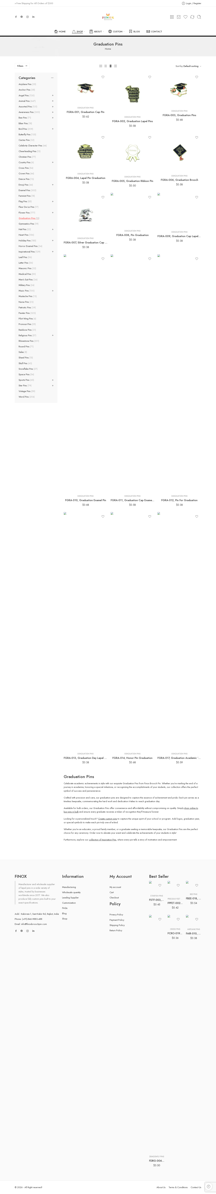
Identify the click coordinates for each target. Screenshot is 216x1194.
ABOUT (98, 31)
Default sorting (190, 66)
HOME (62, 31)
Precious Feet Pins (176, 899)
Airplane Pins (27, 84)
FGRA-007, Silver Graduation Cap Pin (86, 242)
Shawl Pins (25, 357)
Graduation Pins (85, 108)
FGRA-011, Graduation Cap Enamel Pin (132, 500)
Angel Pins (26, 95)
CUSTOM (117, 31)
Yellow (157, 1148)
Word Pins (26, 396)
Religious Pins (27, 335)
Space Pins (26, 374)
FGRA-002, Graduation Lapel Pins (132, 121)
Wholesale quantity (71, 892)
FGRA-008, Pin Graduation (132, 235)
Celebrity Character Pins (32, 145)
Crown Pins (26, 173)
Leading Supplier (70, 897)
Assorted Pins (28, 106)
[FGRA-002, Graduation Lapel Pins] (132, 93)
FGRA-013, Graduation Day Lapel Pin (86, 758)
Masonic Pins (27, 268)
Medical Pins (27, 274)
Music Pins (26, 290)
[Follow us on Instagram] (27, 16)
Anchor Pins (26, 89)
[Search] (199, 17)
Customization (69, 902)
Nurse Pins (26, 302)
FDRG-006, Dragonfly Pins (156, 1161)
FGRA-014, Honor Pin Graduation (132, 758)
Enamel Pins (27, 190)
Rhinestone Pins (28, 341)
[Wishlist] (103, 77)
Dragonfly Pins (156, 1156)
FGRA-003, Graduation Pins (179, 115)
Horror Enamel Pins (30, 246)
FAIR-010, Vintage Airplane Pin (193, 933)
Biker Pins (25, 123)
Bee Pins (24, 117)
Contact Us (196, 1187)
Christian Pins (27, 156)
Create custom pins (107, 818)
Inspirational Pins (29, 251)
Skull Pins (25, 363)
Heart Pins (26, 234)
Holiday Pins (27, 240)
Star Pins (25, 385)
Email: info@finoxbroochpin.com (31, 924)
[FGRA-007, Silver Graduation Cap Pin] (86, 214)
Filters (20, 66)
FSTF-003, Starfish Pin (156, 900)
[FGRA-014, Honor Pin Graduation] (132, 631)
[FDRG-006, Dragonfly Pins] (156, 1034)
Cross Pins (26, 168)
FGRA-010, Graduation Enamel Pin (85, 500)
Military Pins (26, 285)
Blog (64, 913)
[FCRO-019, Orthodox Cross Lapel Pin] (175, 920)
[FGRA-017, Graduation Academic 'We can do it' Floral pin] (179, 631)
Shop (64, 918)
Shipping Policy (117, 925)
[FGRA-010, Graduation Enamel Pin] (86, 373)
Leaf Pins (25, 257)
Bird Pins (25, 129)
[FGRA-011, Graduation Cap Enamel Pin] (132, 373)
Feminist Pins (26, 195)
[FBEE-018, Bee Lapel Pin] (193, 886)
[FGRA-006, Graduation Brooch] (179, 152)
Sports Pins (26, 380)
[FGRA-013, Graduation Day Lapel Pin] (86, 631)
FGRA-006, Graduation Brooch (179, 180)
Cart (112, 892)
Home (108, 48)
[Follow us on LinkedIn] (33, 17)
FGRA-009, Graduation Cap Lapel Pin (179, 236)
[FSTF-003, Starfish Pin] (156, 886)
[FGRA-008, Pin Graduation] (132, 210)
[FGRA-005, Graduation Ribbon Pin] (132, 153)
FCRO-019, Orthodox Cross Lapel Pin (175, 933)
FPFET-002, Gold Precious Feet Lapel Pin (175, 903)
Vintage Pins (26, 391)
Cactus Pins (26, 140)
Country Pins (26, 162)
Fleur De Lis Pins (28, 207)
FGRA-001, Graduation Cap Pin (85, 112)
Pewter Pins (27, 313)
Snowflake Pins (28, 368)
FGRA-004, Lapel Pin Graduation (85, 178)
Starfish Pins (156, 896)
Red (157, 1143)
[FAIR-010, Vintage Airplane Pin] (193, 920)
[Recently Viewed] (208, 1186)
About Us (161, 1187)
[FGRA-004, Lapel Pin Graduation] (86, 151)
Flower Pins (26, 212)
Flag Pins (25, 201)
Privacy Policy (116, 914)
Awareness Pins (29, 112)
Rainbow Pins (27, 329)
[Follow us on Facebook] (16, 17)
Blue (158, 1138)
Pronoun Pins (27, 324)
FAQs (65, 908)
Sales (22, 352)
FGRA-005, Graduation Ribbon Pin (132, 181)
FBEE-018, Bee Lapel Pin (193, 898)
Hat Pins (24, 229)
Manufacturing (69, 887)
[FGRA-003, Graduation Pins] (179, 90)
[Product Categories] (172, 17)
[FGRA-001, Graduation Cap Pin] (86, 88)
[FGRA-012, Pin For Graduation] (179, 373)
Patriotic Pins (27, 307)
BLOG (136, 31)
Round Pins (26, 346)
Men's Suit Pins (28, 279)
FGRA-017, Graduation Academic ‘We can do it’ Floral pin (179, 758)
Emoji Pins (25, 184)
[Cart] (178, 17)
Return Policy (116, 930)
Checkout (114, 897)
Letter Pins (25, 262)
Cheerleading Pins (29, 151)
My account (115, 887)
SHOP (80, 31)
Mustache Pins (27, 296)
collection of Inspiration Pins (102, 839)
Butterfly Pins (27, 134)
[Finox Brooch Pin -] (108, 17)
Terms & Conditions (178, 1187)
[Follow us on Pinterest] (21, 17)
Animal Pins (27, 101)
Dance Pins (26, 179)
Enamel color (154, 1134)
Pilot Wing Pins (27, 318)
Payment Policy (117, 920)
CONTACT (156, 31)
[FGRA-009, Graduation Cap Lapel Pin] (179, 210)
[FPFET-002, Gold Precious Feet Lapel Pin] (175, 888)
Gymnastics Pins (28, 223)
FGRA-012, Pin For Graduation (179, 500)
